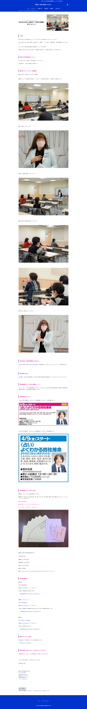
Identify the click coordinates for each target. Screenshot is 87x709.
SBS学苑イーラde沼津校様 (26, 389)
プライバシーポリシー (45, 700)
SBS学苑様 (36, 364)
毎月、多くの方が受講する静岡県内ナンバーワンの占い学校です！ (60, 1)
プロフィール (33, 8)
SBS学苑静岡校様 (64, 387)
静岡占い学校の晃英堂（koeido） (43, 4)
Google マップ (24, 678)
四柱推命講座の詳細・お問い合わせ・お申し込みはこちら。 (30, 593)
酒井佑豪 (23, 552)
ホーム (28, 8)
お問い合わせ (57, 8)
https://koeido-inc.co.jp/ (23, 674)
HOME (20, 10)
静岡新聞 (26, 400)
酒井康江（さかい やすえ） (30, 74)
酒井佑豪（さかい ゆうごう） (47, 39)
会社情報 (51, 8)
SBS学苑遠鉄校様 (55, 387)
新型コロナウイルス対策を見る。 (26, 642)
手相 (22, 10)
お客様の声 (46, 8)
